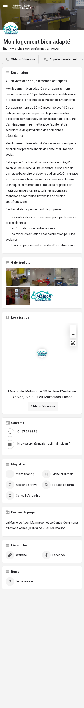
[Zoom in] (73, 328)
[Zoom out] (73, 334)
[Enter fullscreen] (73, 343)
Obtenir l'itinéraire (43, 406)
